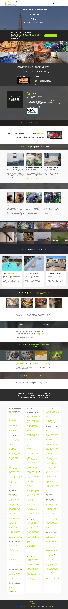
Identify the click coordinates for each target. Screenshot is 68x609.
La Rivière (56, 480)
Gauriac (15, 441)
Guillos (31, 453)
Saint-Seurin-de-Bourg (13, 457)
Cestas (13, 563)
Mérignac (14, 554)
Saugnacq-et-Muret (49, 555)
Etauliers (20, 440)
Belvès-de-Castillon (49, 431)
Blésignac (10, 542)
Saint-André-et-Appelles (50, 538)
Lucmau (35, 536)
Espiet (47, 439)
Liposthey (50, 551)
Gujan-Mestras (11, 418)
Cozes (54, 563)
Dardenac (51, 438)
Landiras (28, 454)
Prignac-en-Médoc (30, 568)
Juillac (47, 443)
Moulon (56, 445)
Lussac (51, 509)
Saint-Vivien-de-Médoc (31, 575)
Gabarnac (37, 421)
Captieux (29, 524)
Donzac (32, 420)
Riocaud (55, 537)
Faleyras (28, 421)
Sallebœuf (11, 514)
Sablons (52, 514)
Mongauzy (29, 491)
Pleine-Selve (11, 444)
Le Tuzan (32, 454)
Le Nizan (32, 533)
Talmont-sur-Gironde (50, 565)
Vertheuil (29, 581)
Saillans (50, 486)
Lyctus (14, 134)
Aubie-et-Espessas (12, 466)
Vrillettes (42, 133)
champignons (37, 136)
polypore (36, 292)
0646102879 (61, 3)
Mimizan (55, 550)
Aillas (28, 466)
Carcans (53, 411)
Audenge (10, 413)
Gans (28, 531)
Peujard (10, 473)
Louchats (36, 454)
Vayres (47, 491)
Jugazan (57, 441)
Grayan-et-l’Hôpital (30, 561)
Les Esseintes (29, 486)
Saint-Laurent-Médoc (50, 422)
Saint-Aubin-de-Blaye (13, 449)
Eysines (15, 584)
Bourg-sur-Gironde (12, 438)
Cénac (15, 503)
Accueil (32, 3)
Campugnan (16, 439)
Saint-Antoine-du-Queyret (32, 496)
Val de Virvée (14, 461)
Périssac (47, 495)
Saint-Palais (18, 454)
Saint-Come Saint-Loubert (32, 542)
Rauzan (51, 449)
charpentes (45, 122)
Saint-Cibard (48, 519)
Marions (33, 537)
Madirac (10, 509)
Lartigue (36, 532)
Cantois (36, 417)
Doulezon (55, 438)
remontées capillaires (23, 316)
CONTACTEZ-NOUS (50, 35)
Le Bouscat (14, 591)
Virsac (10, 485)
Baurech (10, 499)
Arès (17, 412)
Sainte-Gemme (30, 499)
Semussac (47, 564)
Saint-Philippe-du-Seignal (51, 542)
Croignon (13, 504)
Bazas (31, 521)
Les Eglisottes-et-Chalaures (51, 508)
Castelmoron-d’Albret (31, 471)
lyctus (24, 35)
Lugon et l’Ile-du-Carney (50, 485)
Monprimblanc (33, 427)
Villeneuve (19, 461)
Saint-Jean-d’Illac (12, 559)
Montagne (47, 510)
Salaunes (56, 422)
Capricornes (10, 134)
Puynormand (48, 514)
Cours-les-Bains (30, 528)
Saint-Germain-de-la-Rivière (51, 487)
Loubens (36, 487)
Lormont (10, 550)
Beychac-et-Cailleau (13, 532)
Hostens (34, 453)
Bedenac (47, 572)
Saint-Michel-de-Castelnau (32, 544)
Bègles (10, 578)
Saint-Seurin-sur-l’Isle (50, 526)
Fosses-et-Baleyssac (31, 478)
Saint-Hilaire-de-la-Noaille (32, 504)
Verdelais (29, 447)
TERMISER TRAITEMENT (33, 606)
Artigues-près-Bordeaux (13, 549)
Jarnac (54, 579)
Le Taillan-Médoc (12, 572)
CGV (38, 601)
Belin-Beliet (11, 429)
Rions (37, 429)
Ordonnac (35, 565)
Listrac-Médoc (48, 418)
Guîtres (52, 504)
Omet (32, 429)
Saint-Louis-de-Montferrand (14, 536)
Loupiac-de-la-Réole (31, 489)
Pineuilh (51, 537)
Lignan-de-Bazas (30, 536)
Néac (51, 510)
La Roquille (55, 533)
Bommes (31, 523)
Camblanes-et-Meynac (13, 501)
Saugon (15, 484)
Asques (50, 476)
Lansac (18, 441)
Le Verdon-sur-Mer (30, 564)
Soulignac (32, 445)
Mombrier (17, 443)
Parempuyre (11, 587)
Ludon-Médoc (17, 586)
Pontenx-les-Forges (49, 556)
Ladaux (31, 422)
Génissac (56, 440)
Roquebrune (32, 495)
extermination (37, 363)
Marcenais (11, 472)
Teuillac (10, 461)
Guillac (53, 441)
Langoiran (35, 422)
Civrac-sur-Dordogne (50, 436)
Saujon (53, 561)
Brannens (37, 468)
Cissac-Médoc (37, 558)
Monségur (33, 491)
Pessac (16, 563)
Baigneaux (31, 416)
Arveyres (47, 476)
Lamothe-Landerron (31, 482)
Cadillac (32, 417)
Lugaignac (57, 444)
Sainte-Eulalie (14, 533)
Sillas (35, 547)
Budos (38, 452)
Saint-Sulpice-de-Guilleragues (33, 512)
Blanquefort (11, 584)
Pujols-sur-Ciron (30, 458)
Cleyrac (37, 472)
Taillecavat (36, 517)
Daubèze (31, 476)
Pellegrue (29, 494)
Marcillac (10, 443)
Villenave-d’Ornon (15, 582)
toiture (38, 382)
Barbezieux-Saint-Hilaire (50, 577)
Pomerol (47, 486)
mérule (27, 35)
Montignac (38, 427)
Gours (50, 504)
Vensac (36, 579)
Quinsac (18, 509)
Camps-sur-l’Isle (49, 501)
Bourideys (35, 523)
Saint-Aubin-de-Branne (50, 450)
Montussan (14, 550)
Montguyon (51, 572)
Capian (39, 417)
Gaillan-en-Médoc (30, 560)
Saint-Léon (11, 545)
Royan (50, 561)
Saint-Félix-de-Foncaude (32, 501)
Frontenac (33, 421)
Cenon (13, 495)
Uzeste (28, 549)
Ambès (18, 531)
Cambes (10, 500)
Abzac (47, 500)
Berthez (32, 467)
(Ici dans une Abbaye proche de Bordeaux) (33, 178)
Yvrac (18, 550)
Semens (28, 445)
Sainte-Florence (49, 453)
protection (37, 277)
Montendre (50, 570)
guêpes (49, 363)
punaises (21, 366)
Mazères (28, 538)
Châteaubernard (49, 578)
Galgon (50, 478)
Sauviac (28, 547)
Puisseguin (52, 513)
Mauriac (28, 490)
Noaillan (32, 538)
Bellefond (29, 417)
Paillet (34, 429)
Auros (34, 466)
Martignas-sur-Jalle (12, 558)
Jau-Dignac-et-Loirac (31, 563)
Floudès (37, 476)
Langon (32, 532)
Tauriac (19, 459)
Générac (15, 471)
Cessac (35, 418)
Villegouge (53, 491)
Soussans (51, 424)
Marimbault (29, 537)
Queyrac (36, 568)
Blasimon (29, 468)
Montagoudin (37, 491)
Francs (47, 504)
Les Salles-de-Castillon (50, 444)
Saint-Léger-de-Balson (31, 459)
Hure (30, 480)
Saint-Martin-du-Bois (53, 522)
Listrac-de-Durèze (30, 487)
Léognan (10, 523)
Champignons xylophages (39, 293)
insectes (31, 136)
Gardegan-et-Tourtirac (50, 440)
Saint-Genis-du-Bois (35, 434)
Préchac (28, 540)
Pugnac (19, 445)
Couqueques (36, 559)
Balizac (32, 452)
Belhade (47, 550)
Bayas (49, 500)
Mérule (32, 292)
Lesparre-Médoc (38, 564)
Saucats (15, 527)
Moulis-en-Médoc (49, 420)
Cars (9, 440)
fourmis (17, 364)
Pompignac (14, 509)
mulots (45, 364)
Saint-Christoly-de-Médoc (32, 569)
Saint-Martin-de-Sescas (31, 441)
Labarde (47, 415)
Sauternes (33, 546)
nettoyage (18, 384)
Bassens (20, 549)
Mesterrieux (36, 490)
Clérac (55, 572)
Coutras (47, 503)
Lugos (18, 429)
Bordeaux (10, 491)
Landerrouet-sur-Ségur (31, 484)
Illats (37, 453)
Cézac (10, 467)
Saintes (47, 561)
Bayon (13, 436)
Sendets (32, 547)
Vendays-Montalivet (31, 579)
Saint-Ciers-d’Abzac (54, 519)
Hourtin (49, 413)
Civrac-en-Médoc (30, 559)
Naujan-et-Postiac (49, 447)
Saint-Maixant (30, 439)
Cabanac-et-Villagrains (13, 519)
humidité (16, 273)
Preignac (29, 457)
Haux (14, 542)
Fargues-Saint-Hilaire (13, 505)
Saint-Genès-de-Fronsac (50, 496)
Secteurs (42, 3)
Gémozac (56, 569)
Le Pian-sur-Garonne (31, 425)
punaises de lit (26, 366)
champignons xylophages (34, 35)
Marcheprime (11, 420)
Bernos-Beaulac (30, 522)
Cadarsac (54, 476)
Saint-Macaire (33, 438)
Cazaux (10, 425)
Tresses (14, 514)
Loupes (18, 508)
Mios (15, 420)
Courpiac (29, 420)
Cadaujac (19, 519)
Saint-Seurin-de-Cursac (13, 458)
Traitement (27, 375)
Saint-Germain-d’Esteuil (31, 572)
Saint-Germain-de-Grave (32, 435)
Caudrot (31, 418)
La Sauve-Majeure (12, 544)
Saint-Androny (11, 448)
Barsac (35, 452)
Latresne (19, 505)
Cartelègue (13, 440)
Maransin (54, 509)
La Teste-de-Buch (16, 424)
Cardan (28, 418)
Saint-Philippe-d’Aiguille (50, 467)
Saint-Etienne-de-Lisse (50, 458)
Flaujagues (50, 439)
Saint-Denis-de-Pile (49, 521)
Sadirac (10, 510)
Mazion (13, 443)
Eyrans (10, 441)
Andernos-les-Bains (12, 412)
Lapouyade (48, 505)
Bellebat (38, 416)
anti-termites (27, 146)
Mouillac (56, 485)
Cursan (16, 504)
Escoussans (36, 420)
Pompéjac (36, 538)
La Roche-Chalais (49, 579)
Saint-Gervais (19, 476)
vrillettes (21, 35)
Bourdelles (33, 468)
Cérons (28, 453)
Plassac (20, 443)
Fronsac (47, 478)
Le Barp (15, 429)
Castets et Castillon (31, 526)
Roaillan (28, 541)
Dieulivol (34, 476)
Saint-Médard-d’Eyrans (13, 524)
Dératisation (33, 346)
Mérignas (32, 490)
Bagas (37, 466)
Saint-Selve (11, 527)
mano (55, 551)
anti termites (10, 273)
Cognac (57, 578)
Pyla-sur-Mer (14, 425)
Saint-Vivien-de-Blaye (13, 482)
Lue (53, 551)
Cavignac (18, 466)
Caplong (47, 533)
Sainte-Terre (48, 457)
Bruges (10, 591)
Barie (39, 466)
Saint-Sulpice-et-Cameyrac (14, 537)
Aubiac (28, 521)
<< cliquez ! (37, 80)
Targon (36, 445)
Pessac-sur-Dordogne (50, 448)
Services (36, 3)
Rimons (28, 495)
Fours (13, 441)
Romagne (29, 430)
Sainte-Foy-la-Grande (53, 541)
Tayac (47, 528)
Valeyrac (31, 578)
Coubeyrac (56, 436)
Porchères (47, 513)
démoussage (40, 375)
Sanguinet (57, 554)
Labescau (29, 532)
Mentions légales (32, 601)
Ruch (36, 495)
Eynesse (50, 533)
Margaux (53, 418)
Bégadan (29, 558)
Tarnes (50, 490)
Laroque (28, 424)
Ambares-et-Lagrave (13, 531)
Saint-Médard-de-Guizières (51, 523)
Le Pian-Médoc (11, 586)
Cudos (35, 528)
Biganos (14, 413)
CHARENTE (48, 574)
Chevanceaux (54, 570)
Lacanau (50, 415)
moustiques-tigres (31, 364)
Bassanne (29, 467)
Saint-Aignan (54, 486)
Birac (28, 523)
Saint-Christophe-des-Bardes (51, 518)
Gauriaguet (11, 471)
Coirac (38, 418)
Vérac (49, 491)
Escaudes (38, 528)
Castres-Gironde (12, 521)
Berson (16, 436)
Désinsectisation (46, 344)
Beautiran (20, 518)
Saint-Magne (11, 430)
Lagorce (55, 504)
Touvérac (54, 578)
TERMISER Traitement (20, 363)
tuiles (46, 383)
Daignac (47, 438)
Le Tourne (18, 544)
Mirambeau (51, 568)
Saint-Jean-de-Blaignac (50, 462)
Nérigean (54, 447)
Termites (38, 133)
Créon (10, 504)
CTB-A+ (36, 107)
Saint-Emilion (48, 454)
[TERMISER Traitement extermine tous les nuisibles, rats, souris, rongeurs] (12, 355)
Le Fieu (51, 505)
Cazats (31, 527)
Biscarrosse (51, 550)
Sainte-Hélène (48, 421)
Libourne (47, 484)
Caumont (29, 472)
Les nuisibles (47, 3)
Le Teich (16, 418)
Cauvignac (37, 526)
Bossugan (55, 431)
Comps (16, 440)
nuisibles (37, 34)
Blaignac (36, 467)
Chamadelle (54, 501)
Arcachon (10, 424)
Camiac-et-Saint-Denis (50, 434)
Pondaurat (33, 494)
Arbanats (29, 452)
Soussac (32, 517)
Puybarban (37, 494)
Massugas (37, 489)
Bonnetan (14, 499)
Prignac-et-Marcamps (13, 445)
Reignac (10, 447)
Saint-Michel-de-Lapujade (32, 509)
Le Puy (28, 485)
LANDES (47, 546)
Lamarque (54, 415)
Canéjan (10, 563)
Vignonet (50, 472)
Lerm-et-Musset (30, 535)
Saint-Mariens (11, 480)
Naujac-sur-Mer (30, 565)
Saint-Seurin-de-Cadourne (35, 574)
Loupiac (32, 426)
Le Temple (47, 417)
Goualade (34, 531)
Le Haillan (10, 554)
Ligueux (47, 536)
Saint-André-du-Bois (31, 431)
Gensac (47, 441)
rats (40, 364)
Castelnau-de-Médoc (50, 412)
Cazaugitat (33, 472)
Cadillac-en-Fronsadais (50, 477)
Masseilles (37, 537)
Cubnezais (17, 468)
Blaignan (32, 558)
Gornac (28, 422)
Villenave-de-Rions (30, 448)
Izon (53, 478)
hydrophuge (29, 384)
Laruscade (19, 471)
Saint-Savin (11, 481)
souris (42, 364)
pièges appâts (44, 186)
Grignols (37, 531)
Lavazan (28, 533)
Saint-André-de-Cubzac (13, 475)
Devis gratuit (53, 3)
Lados (32, 481)
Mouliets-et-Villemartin (50, 445)
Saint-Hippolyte (56, 461)
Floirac (16, 495)
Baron (47, 430)
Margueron (48, 537)
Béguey (35, 416)
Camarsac (18, 499)
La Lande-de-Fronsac (50, 480)
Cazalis (28, 527)
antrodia (27, 293)
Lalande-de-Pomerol (49, 481)
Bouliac (10, 495)
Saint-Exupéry (30, 500)
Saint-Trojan (11, 459)
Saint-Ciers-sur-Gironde (17, 452)
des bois (38, 122)
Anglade (10, 436)
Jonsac (52, 569)
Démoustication (36, 344)
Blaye (19, 436)
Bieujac (35, 522)
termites (12, 35)
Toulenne (38, 547)
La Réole (28, 481)
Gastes (47, 551)
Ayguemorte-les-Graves (13, 518)
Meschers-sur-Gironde (54, 564)
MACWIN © (51, 606)
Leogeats (36, 533)
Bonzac (52, 500)
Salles (15, 430)
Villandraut (32, 549)
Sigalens (28, 517)
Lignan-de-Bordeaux (13, 508)
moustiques (25, 364)
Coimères (29, 473)
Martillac (14, 523)
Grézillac (50, 441)
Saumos (47, 424)
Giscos (30, 531)
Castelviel (37, 471)
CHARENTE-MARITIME (50, 559)
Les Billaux (48, 482)
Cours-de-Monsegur (31, 475)
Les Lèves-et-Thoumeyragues (51, 535)
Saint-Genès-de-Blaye (13, 453)
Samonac (15, 459)
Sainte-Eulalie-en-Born (50, 554)
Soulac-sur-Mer (37, 577)
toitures (33, 375)
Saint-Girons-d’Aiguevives (14, 477)
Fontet (28, 477)
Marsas (14, 472)
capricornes (17, 35)
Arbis (28, 416)
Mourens (28, 429)
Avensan (47, 411)
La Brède (14, 522)
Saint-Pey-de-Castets (54, 466)
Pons (46, 570)
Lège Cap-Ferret (12, 415)
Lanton (17, 413)
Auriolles (31, 466)
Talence (13, 578)
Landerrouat (37, 482)
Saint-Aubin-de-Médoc (13, 573)
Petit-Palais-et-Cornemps (50, 512)
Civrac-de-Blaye (12, 468)
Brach (50, 411)
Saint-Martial (29, 440)
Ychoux (55, 555)
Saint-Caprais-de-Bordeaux (14, 512)
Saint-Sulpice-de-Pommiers (32, 513)
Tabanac (15, 545)
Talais (28, 578)
